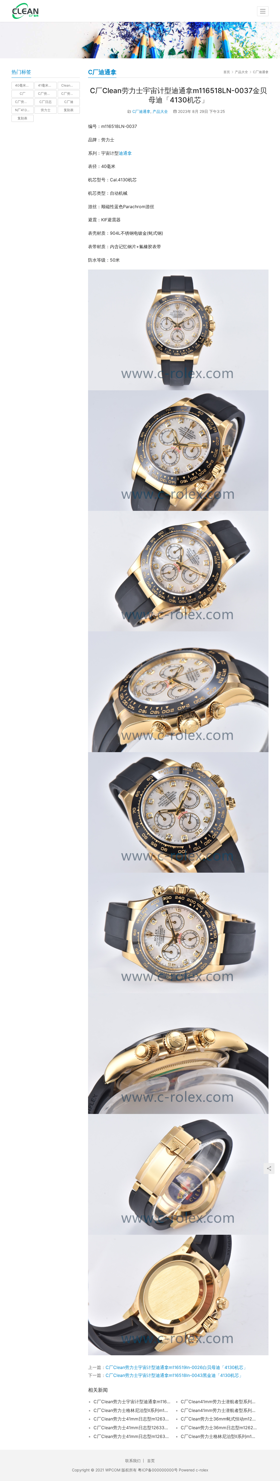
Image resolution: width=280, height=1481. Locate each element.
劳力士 (46, 110)
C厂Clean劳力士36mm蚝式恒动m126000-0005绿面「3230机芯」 (219, 1419)
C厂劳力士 (46, 93)
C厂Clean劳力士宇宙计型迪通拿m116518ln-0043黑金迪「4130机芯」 (174, 1375)
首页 (226, 72)
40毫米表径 (24, 85)
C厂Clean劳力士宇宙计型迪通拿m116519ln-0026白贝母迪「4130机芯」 (177, 1367)
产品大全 (160, 111)
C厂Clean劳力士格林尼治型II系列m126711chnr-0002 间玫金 (219, 1436)
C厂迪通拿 (141, 111)
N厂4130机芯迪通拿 (24, 110)
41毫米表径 (46, 85)
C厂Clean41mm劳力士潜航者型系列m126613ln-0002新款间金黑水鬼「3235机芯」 (219, 1401)
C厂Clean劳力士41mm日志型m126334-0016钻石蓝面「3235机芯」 (132, 1419)
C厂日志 (45, 102)
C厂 (22, 93)
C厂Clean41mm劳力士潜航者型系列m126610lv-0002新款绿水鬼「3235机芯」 (219, 1410)
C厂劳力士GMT (70, 93)
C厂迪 (68, 102)
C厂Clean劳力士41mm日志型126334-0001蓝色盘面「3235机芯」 (132, 1427)
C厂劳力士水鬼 (24, 102)
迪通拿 (125, 153)
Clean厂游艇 (70, 85)
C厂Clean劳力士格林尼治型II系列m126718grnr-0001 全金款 (132, 1410)
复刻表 (69, 110)
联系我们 (133, 1460)
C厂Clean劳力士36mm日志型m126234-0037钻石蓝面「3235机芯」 (219, 1427)
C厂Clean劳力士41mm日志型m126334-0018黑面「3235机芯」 (132, 1436)
